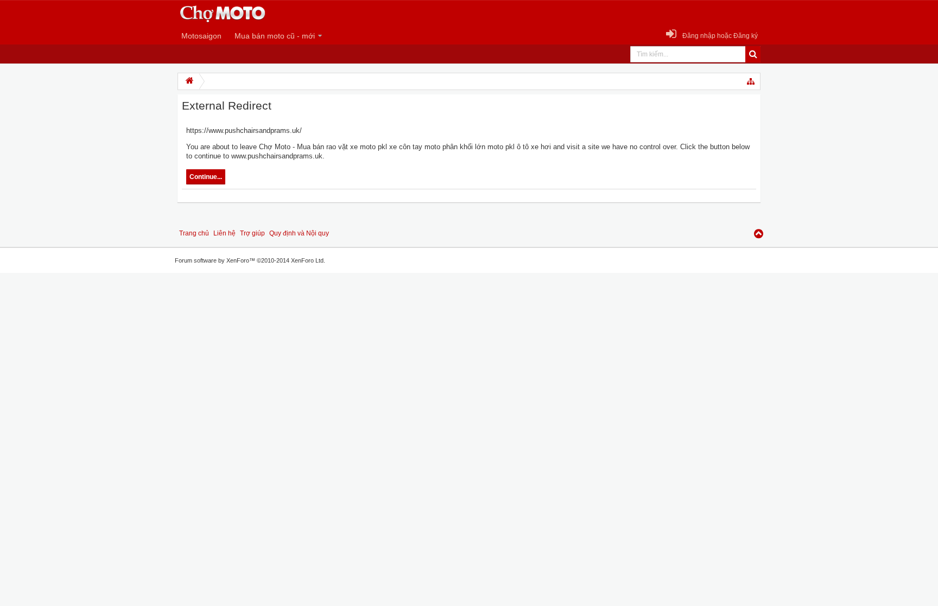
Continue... (205, 177)
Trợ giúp (252, 233)
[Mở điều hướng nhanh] (751, 81)
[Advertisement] (32, 443)
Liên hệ (224, 233)
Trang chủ (194, 233)
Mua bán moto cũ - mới (274, 35)
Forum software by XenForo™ (250, 260)
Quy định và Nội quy (299, 233)
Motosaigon (201, 35)
